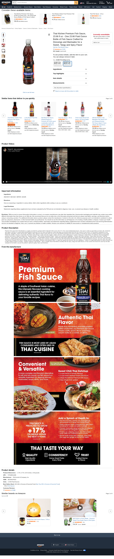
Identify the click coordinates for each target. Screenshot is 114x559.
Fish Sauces (11, 486)
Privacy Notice (43, 550)
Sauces (40, 28)
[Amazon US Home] (40, 545)
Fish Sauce (50, 28)
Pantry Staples (18, 28)
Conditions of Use (34, 550)
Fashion (98, 7)
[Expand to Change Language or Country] (84, 3)
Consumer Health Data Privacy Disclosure (59, 550)
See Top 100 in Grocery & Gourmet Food (47, 484)
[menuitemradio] (108, 182)
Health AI (9, 7)
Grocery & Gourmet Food (8, 28)
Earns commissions (19, 149)
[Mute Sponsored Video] (48, 515)
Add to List (96, 42)
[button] (3, 7)
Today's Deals (73, 7)
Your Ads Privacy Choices (76, 550)
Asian (45, 28)
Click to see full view (28, 92)
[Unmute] (111, 182)
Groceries (55, 7)
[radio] (3, 35)
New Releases (47, 7)
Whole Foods (63, 7)
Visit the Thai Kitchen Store (60, 47)
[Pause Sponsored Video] (48, 511)
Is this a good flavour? (14, 151)
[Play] (3, 182)
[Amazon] (6, 2)
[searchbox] (45, 2)
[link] (16, 21)
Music (110, 7)
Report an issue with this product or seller (67, 91)
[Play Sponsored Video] (80, 508)
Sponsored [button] (4, 496)
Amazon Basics (28, 7)
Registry (104, 7)
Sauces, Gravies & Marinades (30, 28)
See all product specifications (62, 87)
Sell (93, 7)
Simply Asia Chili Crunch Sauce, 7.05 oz (38, 519)
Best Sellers (37, 7)
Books (80, 7)
